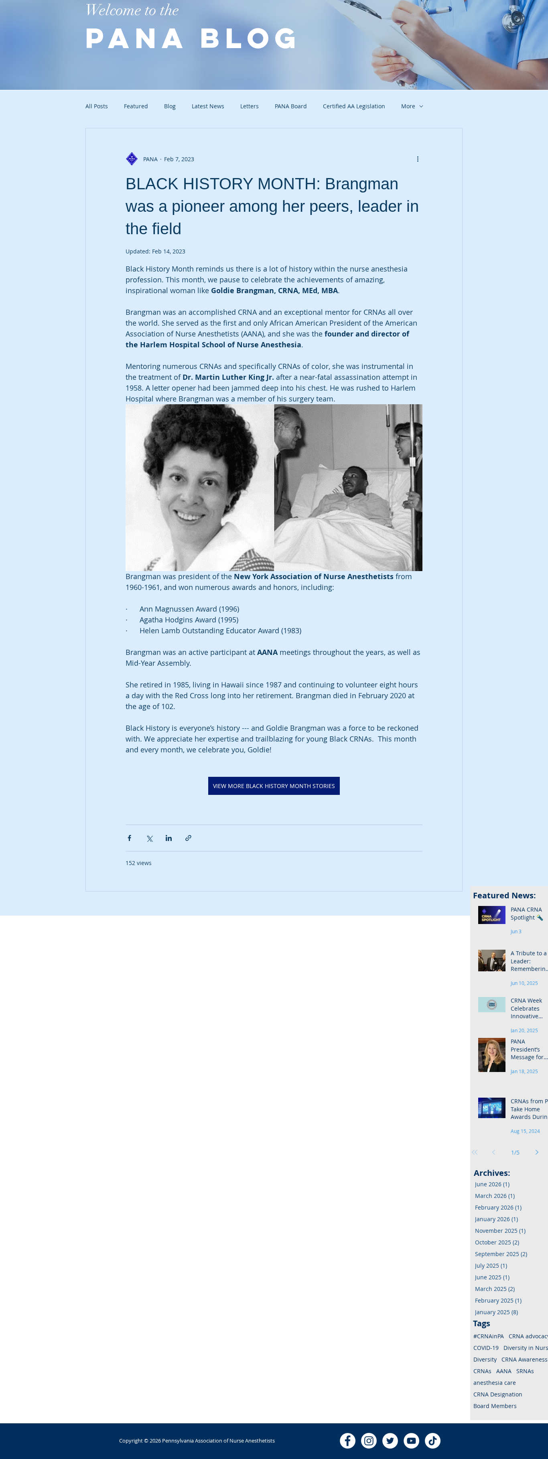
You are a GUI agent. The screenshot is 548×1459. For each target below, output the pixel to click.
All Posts (96, 106)
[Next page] (537, 1152)
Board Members (495, 1405)
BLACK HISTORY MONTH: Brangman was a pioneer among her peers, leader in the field (272, 206)
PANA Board (291, 106)
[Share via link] (188, 838)
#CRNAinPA (488, 1336)
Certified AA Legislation (354, 106)
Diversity (485, 1359)
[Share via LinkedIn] (169, 838)
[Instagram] (369, 1441)
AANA (503, 1371)
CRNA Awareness (524, 1359)
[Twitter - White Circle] (390, 1441)
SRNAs (525, 1371)
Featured (136, 106)
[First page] (474, 1152)
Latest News (208, 106)
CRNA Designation (497, 1394)
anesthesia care (494, 1382)
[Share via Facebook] (129, 838)
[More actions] (417, 159)
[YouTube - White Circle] (411, 1441)
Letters (249, 106)
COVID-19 (486, 1347)
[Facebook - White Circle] (347, 1441)
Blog (170, 106)
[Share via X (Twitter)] (149, 838)
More (408, 106)
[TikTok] (432, 1441)
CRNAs (482, 1371)
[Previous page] (494, 1152)
